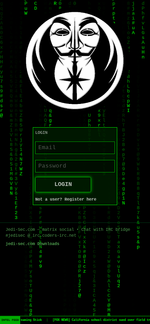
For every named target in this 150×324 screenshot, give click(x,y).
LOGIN (63, 184)
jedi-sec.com (20, 244)
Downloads (48, 244)
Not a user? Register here (65, 199)
